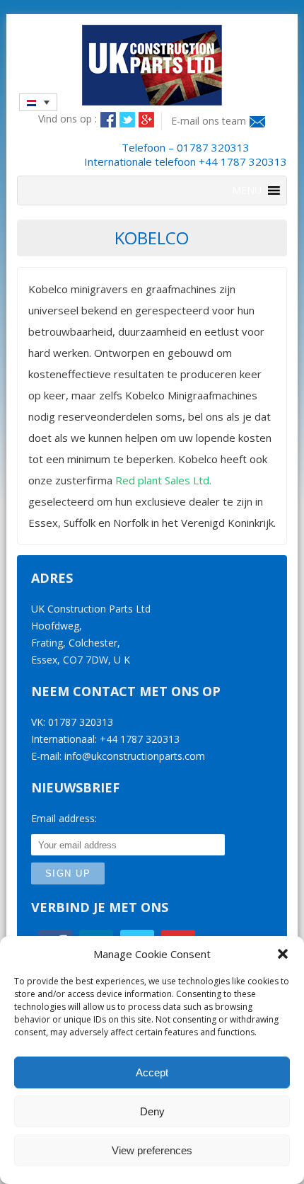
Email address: (64, 818)
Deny (152, 1111)
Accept (152, 1072)
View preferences (152, 1150)
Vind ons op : (67, 118)
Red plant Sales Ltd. (163, 480)
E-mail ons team (208, 120)
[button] (283, 954)
